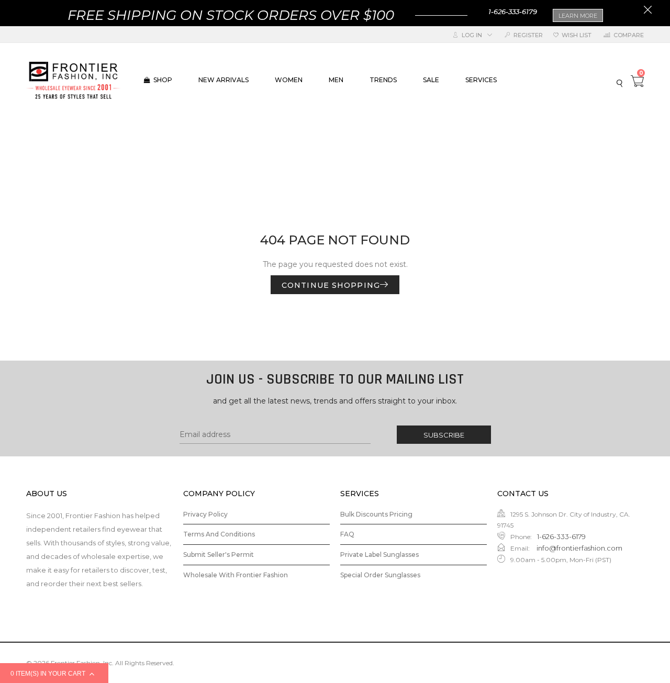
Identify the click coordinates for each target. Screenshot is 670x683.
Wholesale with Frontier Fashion (235, 575)
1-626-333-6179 (512, 11)
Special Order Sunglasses (380, 575)
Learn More (578, 15)
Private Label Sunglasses (379, 554)
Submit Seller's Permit (218, 554)
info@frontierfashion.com (578, 548)
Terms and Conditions (219, 534)
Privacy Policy (205, 514)
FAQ (347, 534)
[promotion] (648, 11)
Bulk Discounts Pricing (376, 514)
